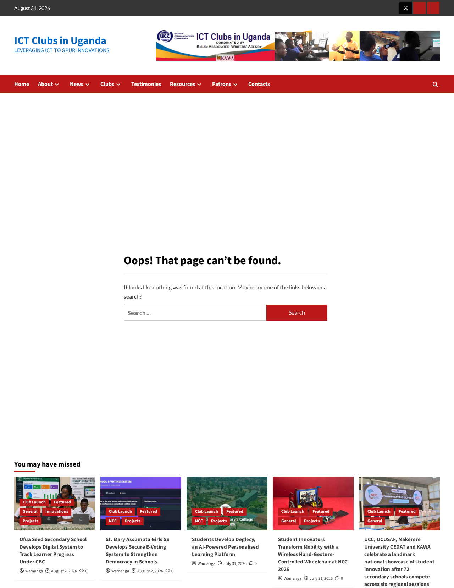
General (30, 511)
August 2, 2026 (64, 571)
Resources (182, 84)
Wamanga (34, 571)
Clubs (107, 84)
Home (21, 84)
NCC (113, 521)
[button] (435, 84)
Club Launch (34, 502)
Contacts (259, 84)
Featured (62, 502)
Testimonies (146, 84)
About (45, 84)
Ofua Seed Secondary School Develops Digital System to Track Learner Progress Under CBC (53, 551)
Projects (30, 521)
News (76, 84)
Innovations (56, 511)
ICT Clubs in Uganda (60, 40)
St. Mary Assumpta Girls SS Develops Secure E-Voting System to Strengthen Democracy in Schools (137, 551)
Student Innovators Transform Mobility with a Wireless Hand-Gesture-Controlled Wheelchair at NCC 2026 (313, 554)
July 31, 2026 (235, 564)
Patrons (221, 84)
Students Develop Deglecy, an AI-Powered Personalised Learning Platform (225, 547)
